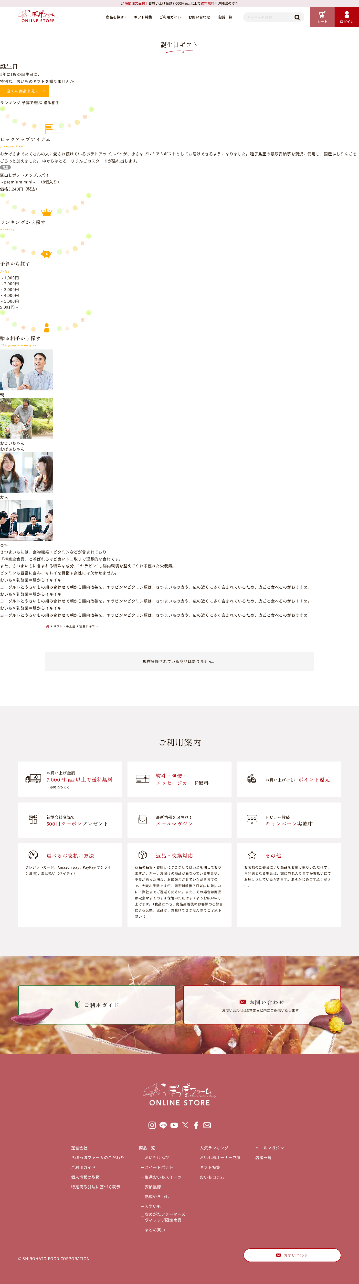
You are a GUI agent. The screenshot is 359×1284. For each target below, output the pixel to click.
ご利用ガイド (170, 17)
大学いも (153, 1206)
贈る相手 (51, 102)
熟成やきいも (157, 1196)
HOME (47, 626)
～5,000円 (9, 301)
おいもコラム (212, 1177)
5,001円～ (9, 307)
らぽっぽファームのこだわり (97, 1157)
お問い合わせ (199, 17)
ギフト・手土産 (64, 626)
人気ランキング (214, 1148)
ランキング (10, 102)
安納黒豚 (153, 1187)
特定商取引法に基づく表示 (95, 1187)
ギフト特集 (143, 17)
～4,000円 (9, 295)
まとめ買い (155, 1230)
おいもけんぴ (157, 1157)
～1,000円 (9, 278)
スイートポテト (159, 1167)
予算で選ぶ (32, 102)
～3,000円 (9, 289)
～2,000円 (9, 283)
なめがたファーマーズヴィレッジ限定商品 (165, 1217)
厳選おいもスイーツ (163, 1177)
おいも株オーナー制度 (220, 1157)
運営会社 (79, 1148)
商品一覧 (147, 1148)
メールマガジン (269, 1148)
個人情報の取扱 (85, 1177)
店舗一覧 (225, 17)
